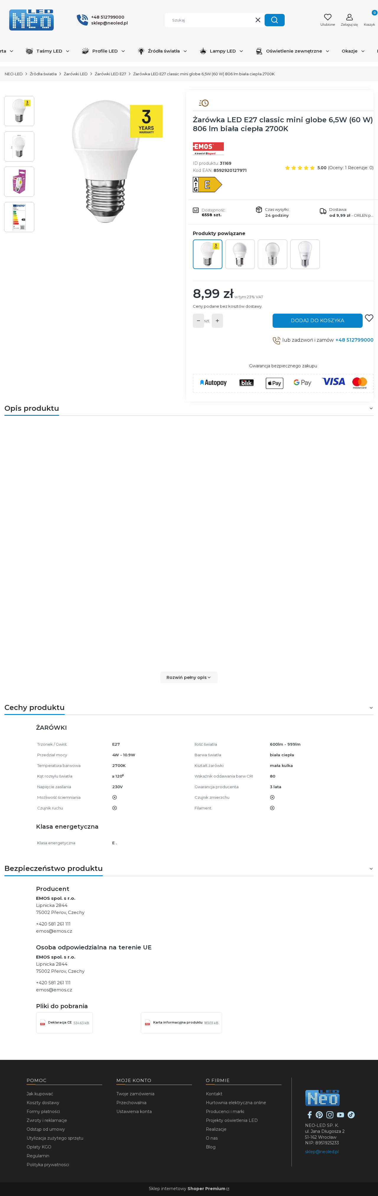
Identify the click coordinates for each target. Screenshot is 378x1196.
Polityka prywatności (48, 1164)
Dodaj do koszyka (317, 320)
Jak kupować (40, 1093)
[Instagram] (329, 1117)
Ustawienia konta (134, 1111)
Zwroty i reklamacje (47, 1120)
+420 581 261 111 (53, 924)
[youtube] (340, 1117)
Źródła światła (43, 73)
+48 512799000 (354, 340)
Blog (211, 1147)
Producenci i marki (225, 1111)
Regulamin (38, 1155)
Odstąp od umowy (46, 1129)
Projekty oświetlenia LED (232, 1120)
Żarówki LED (76, 73)
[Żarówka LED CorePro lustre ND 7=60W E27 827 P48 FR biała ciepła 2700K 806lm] (305, 254)
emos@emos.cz (54, 931)
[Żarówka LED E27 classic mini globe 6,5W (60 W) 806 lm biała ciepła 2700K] (207, 254)
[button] (275, 20)
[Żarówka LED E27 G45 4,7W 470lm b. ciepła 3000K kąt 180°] (240, 254)
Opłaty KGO (39, 1147)
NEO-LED (14, 73)
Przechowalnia (131, 1102)
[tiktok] (351, 1117)
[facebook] (309, 1117)
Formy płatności (43, 1111)
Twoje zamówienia (135, 1093)
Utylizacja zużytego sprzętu (55, 1138)
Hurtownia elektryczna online (236, 1102)
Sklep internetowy (187, 1188)
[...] (106, 161)
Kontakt (214, 1093)
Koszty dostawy (43, 1102)
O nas (212, 1138)
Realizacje (216, 1129)
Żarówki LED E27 (110, 73)
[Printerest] (319, 1117)
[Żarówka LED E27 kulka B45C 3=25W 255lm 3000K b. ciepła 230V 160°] (272, 254)
